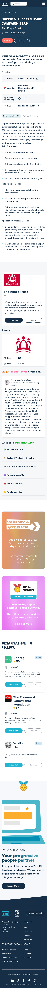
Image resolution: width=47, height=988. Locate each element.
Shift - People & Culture (11, 961)
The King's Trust (16, 292)
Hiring (38, 658)
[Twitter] (29, 980)
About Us (27, 950)
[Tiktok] (18, 980)
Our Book (27, 957)
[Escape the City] (5, 4)
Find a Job (28, 932)
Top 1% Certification (9, 957)
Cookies (35, 974)
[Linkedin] (12, 980)
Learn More (13, 886)
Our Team (27, 953)
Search (18, 4)
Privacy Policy (26, 974)
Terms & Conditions (13, 974)
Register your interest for (23, 556)
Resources (28, 939)
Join (25, 928)
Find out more (23, 624)
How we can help (9, 950)
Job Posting (6, 953)
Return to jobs (11, 12)
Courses (27, 935)
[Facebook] (23, 980)
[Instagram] (34, 980)
